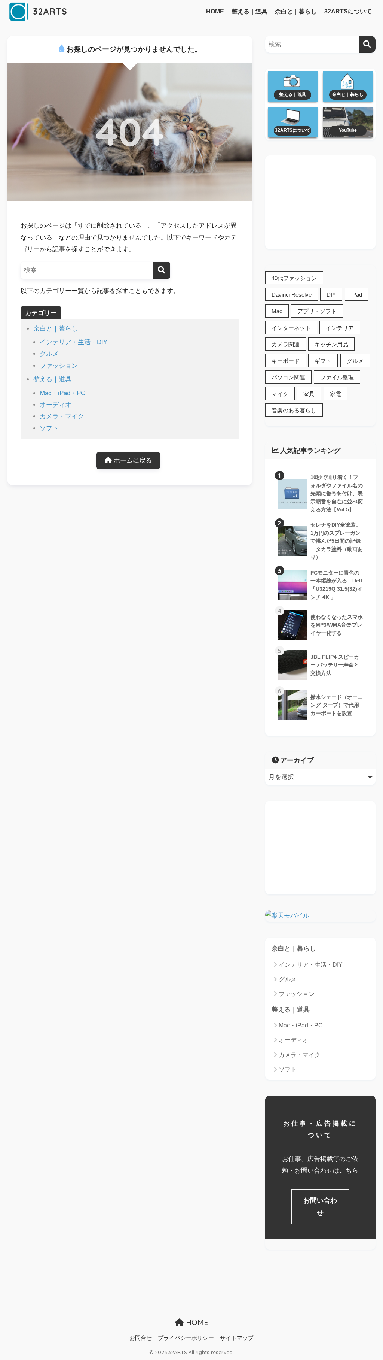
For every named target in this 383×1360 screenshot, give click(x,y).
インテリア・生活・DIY (73, 342)
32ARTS (48, 11)
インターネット (291, 328)
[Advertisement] (320, 202)
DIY (331, 294)
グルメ (49, 353)
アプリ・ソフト (317, 311)
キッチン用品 (331, 344)
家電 (335, 394)
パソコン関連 (288, 377)
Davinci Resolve (292, 294)
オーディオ (55, 404)
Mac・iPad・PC (62, 393)
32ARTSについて (348, 11)
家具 (309, 394)
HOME (215, 11)
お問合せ (140, 1338)
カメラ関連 (286, 344)
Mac (277, 311)
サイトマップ (237, 1338)
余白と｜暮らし (296, 11)
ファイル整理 (337, 377)
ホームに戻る (132, 460)
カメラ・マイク (62, 416)
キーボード (286, 361)
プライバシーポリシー (186, 1338)
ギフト (323, 361)
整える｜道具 (249, 11)
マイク (280, 394)
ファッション (59, 365)
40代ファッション (294, 278)
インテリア (340, 328)
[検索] (161, 270)
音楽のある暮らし (294, 410)
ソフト (49, 428)
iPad (356, 294)
